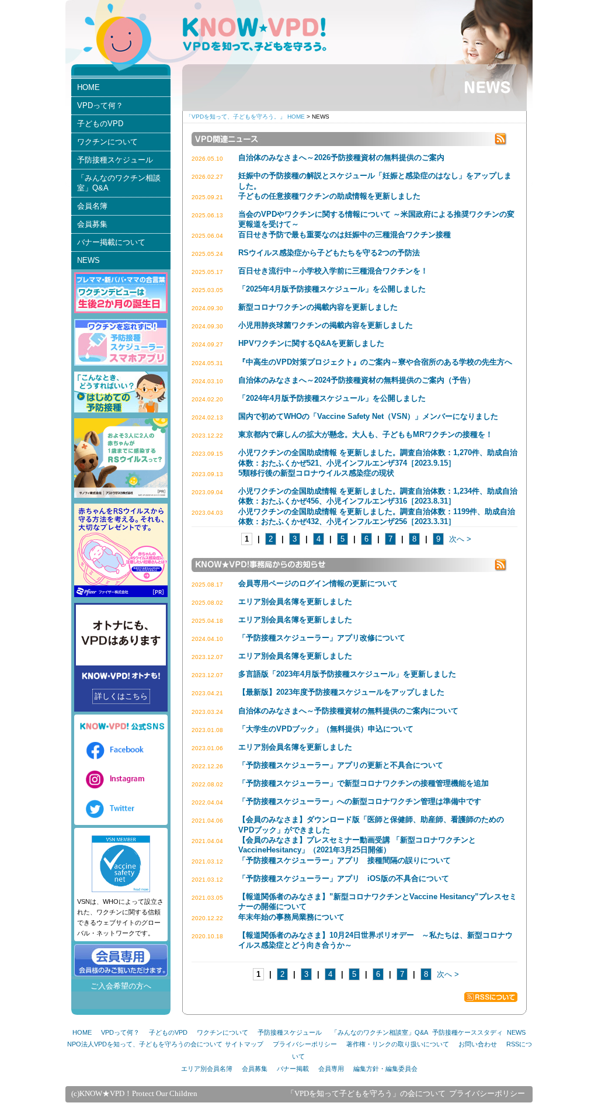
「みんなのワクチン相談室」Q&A (119, 183)
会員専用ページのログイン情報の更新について (318, 583)
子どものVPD (100, 123)
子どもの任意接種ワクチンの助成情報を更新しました (329, 196)
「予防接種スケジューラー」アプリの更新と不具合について (340, 765)
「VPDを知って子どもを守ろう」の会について (366, 1094)
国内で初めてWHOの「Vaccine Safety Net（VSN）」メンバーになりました (368, 416)
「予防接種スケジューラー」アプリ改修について (321, 637)
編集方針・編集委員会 (385, 1068)
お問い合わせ (477, 1044)
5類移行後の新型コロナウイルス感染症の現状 (316, 473)
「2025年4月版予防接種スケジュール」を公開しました (332, 289)
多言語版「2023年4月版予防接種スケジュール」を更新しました (347, 674)
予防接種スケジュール (115, 159)
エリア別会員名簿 (206, 1068)
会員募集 (92, 224)
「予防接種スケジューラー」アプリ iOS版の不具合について (343, 878)
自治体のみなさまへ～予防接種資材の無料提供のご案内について (348, 710)
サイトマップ (244, 1044)
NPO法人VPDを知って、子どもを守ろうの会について (144, 1044)
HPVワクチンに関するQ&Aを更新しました (311, 343)
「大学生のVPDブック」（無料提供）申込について (325, 728)
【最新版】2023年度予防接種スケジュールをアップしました (341, 692)
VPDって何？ (100, 105)
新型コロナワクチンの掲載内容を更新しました (318, 307)
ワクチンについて (107, 141)
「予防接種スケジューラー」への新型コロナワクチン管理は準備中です (359, 801)
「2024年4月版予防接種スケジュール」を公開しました (332, 398)
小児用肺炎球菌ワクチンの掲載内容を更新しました (329, 325)
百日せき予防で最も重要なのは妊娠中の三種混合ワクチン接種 (344, 234)
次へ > (460, 539)
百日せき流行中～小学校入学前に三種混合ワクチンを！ (333, 270)
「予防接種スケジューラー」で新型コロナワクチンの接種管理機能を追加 (363, 783)
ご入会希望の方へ (121, 986)
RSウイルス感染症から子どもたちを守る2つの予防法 (329, 252)
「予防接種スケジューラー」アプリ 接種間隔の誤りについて (344, 860)
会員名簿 (92, 206)
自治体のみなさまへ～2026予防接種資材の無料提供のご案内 (341, 157)
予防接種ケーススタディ (467, 1032)
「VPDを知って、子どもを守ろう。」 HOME (245, 116)
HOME (88, 87)
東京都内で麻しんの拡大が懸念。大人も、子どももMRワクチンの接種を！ (365, 434)
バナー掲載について (111, 242)
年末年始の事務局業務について (291, 917)
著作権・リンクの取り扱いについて (397, 1044)
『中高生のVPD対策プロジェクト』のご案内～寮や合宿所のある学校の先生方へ (375, 362)
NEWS (88, 260)
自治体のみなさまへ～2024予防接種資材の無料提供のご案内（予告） (356, 380)
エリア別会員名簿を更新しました (295, 601)
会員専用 (331, 1068)
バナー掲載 (293, 1068)
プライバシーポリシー (305, 1044)
